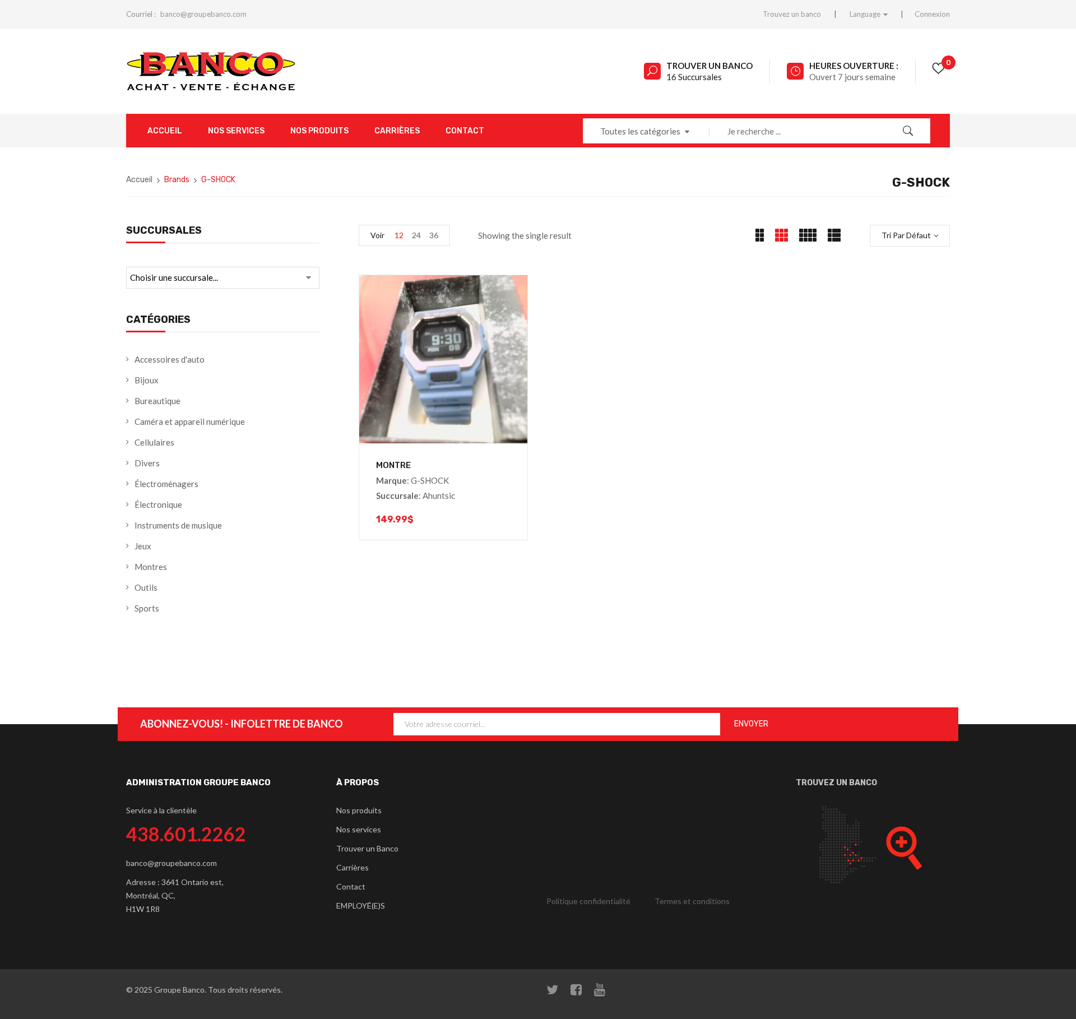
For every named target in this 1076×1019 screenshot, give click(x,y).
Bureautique (157, 401)
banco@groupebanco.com (203, 14)
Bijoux (146, 380)
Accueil (139, 179)
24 (416, 235)
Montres (150, 567)
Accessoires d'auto (169, 359)
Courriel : (141, 14)
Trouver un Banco (709, 66)
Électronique (158, 504)
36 (433, 235)
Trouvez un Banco (836, 783)
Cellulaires (154, 442)
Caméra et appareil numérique (189, 421)
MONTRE (393, 465)
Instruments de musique (178, 525)
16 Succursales (694, 77)
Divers (147, 463)
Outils (145, 587)
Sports (146, 608)
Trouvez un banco (792, 14)
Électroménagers (166, 484)
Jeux (142, 546)
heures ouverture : (853, 66)
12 (399, 235)
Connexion (932, 14)
